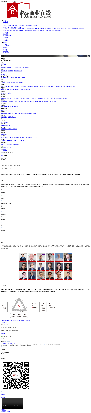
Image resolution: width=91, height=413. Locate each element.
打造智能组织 (75, 28)
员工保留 (3, 74)
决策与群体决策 (11, 89)
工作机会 (5, 51)
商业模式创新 (13, 129)
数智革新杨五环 (62, 28)
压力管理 (36, 98)
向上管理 (36, 101)
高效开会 (41, 101)
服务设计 (18, 141)
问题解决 (65, 98)
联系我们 (5, 49)
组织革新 (69, 28)
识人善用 (12, 67)
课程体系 (5, 22)
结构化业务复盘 (57, 30)
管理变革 (17, 89)
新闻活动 (5, 47)
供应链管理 (8, 141)
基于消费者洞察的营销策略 (25, 30)
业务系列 (5, 27)
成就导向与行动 (20, 98)
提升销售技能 (4, 106)
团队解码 (17, 86)
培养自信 (7, 98)
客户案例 (5, 39)
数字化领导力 (72, 86)
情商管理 (41, 98)
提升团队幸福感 (65, 86)
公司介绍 (5, 44)
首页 (4, 20)
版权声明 (7, 343)
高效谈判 (16, 106)
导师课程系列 (6, 28)
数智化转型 (22, 137)
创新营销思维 (44, 30)
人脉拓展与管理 (52, 101)
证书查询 (3, 343)
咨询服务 (3, 333)
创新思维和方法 (5, 122)
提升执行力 (3, 89)
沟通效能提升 (11, 101)
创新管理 (3, 129)
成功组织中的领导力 (35, 28)
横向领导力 (3, 93)
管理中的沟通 (18, 101)
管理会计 (7, 144)
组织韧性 (16, 30)
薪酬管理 (27, 67)
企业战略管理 (4, 134)
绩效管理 (7, 67)
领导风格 (7, 82)
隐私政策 (12, 343)
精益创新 (50, 30)
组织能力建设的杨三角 (52, 28)
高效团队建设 (32, 86)
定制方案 (5, 32)
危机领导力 (81, 28)
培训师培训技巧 (18, 71)
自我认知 (3, 98)
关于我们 (5, 42)
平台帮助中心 (4, 322)
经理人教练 (10, 71)
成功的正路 (44, 28)
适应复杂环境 (20, 82)
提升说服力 (25, 101)
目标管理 (3, 67)
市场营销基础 (4, 113)
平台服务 (5, 34)
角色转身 (3, 82)
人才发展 (22, 77)
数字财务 (12, 144)
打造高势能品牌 (37, 30)
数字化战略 (13, 28)
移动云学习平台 (7, 35)
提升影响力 (31, 101)
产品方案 (5, 23)
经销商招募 (6, 52)
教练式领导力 (11, 86)
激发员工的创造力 (5, 125)
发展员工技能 (4, 71)
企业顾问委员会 (7, 46)
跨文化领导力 (13, 82)
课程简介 (4, 410)
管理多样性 (58, 86)
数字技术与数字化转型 (31, 137)
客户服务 (23, 141)
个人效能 (31, 98)
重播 (9, 411)
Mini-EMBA (34, 25)
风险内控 (17, 144)
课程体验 (5, 40)
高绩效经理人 (22, 25)
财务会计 (3, 144)
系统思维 (60, 98)
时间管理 (26, 98)
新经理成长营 (15, 25)
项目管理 (3, 141)
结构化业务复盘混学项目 (14, 27)
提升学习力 (13, 98)
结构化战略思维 (54, 98)
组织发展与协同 (16, 77)
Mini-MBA (28, 25)
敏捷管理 (38, 86)
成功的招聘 (3, 64)
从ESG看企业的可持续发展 (23, 28)
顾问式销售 (10, 106)
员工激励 (22, 67)
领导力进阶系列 (7, 25)
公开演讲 (46, 101)
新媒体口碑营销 (19, 113)
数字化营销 (26, 113)
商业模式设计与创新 (8, 30)
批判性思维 (46, 98)
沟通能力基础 (4, 101)
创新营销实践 (11, 113)
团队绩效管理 (4, 86)
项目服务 (5, 37)
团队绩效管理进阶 (24, 86)
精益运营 (13, 141)
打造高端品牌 (4, 117)
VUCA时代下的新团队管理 (48, 86)
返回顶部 (3, 397)
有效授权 (17, 67)
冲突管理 (9, 93)
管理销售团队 (4, 110)
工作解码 (22, 89)
